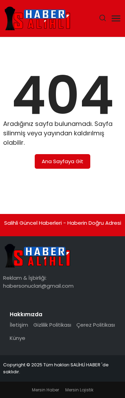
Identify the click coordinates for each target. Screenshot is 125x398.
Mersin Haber (45, 390)
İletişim (19, 324)
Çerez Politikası (95, 324)
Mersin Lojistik (79, 390)
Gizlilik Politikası (52, 324)
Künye (17, 338)
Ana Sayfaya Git (62, 161)
